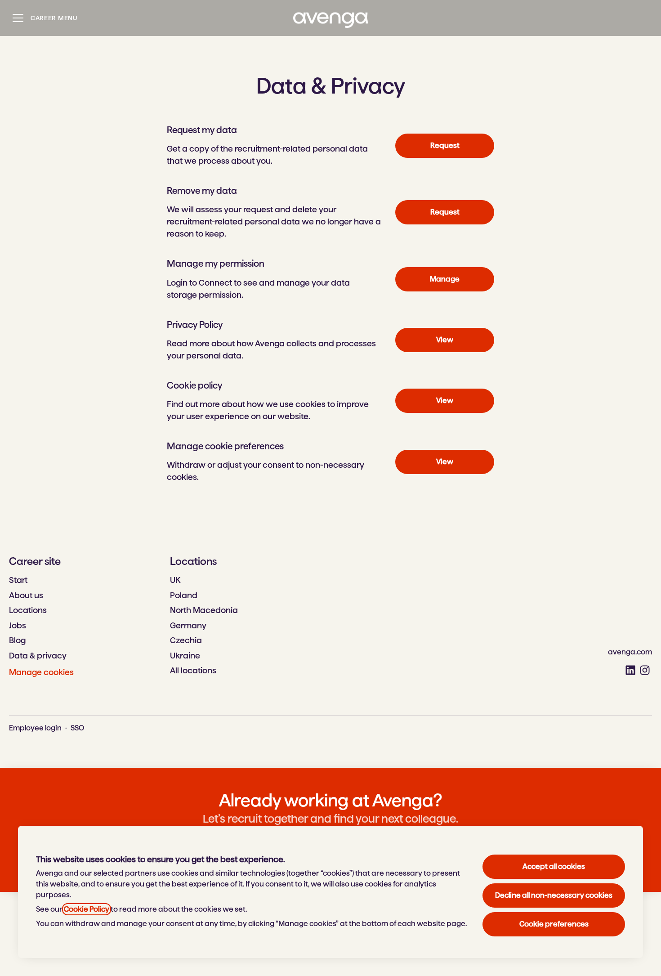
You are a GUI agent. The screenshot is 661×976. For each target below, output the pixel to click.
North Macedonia (204, 610)
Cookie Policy (86, 909)
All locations (193, 670)
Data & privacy (38, 655)
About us (26, 595)
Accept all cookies (554, 866)
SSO (77, 728)
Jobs (17, 625)
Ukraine (185, 655)
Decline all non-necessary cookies (553, 895)
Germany (188, 625)
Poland (183, 595)
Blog (17, 640)
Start (18, 580)
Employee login (35, 728)
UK (175, 580)
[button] (444, 462)
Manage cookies (41, 672)
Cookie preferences (554, 924)
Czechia (186, 640)
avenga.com (630, 652)
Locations (28, 610)
